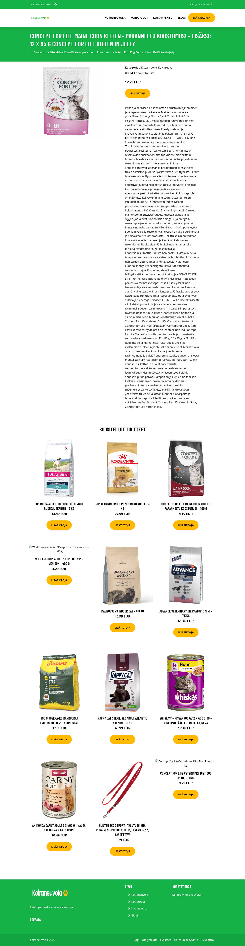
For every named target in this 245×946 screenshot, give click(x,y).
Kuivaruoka (165, 67)
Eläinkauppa (201, 17)
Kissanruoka (149, 67)
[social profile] (55, 4)
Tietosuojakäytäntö (186, 940)
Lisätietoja (138, 93)
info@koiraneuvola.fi (201, 4)
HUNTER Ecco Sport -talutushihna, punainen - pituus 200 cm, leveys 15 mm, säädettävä (122, 830)
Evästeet (165, 940)
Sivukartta (207, 940)
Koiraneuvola (115, 18)
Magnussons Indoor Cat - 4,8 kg (122, 611)
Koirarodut (139, 18)
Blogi (182, 18)
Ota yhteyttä (150, 940)
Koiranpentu (162, 18)
